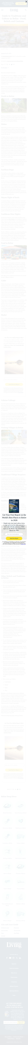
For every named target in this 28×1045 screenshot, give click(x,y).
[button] (26, 1)
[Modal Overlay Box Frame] (14, 522)
